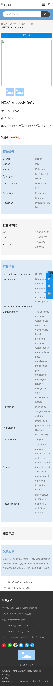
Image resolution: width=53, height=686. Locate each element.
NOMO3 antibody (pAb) (22, 582)
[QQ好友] (21, 645)
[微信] (10, 645)
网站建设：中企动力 (32, 681)
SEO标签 (6, 674)
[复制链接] (32, 645)
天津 (46, 681)
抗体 (24, 24)
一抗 (31, 24)
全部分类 (26, 35)
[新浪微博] (4, 645)
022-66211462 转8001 (26, 608)
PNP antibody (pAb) (20, 588)
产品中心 (14, 24)
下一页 (7, 588)
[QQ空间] (27, 645)
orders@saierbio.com (18, 625)
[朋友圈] (15, 645)
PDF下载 (15, 137)
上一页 (7, 582)
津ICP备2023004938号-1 (12, 681)
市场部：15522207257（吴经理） (17, 614)
